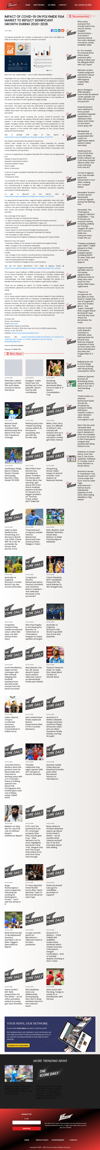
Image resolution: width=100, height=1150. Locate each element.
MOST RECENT (39, 5)
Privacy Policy (42, 1140)
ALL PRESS (51, 5)
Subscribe (26, 1128)
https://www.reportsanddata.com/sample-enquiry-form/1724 (29, 137)
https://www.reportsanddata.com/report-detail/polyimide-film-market (33, 268)
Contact (73, 1140)
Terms (26, 1140)
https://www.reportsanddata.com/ (25, 333)
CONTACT (63, 5)
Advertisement (58, 1140)
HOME (27, 5)
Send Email (13, 324)
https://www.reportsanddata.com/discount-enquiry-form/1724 (29, 196)
